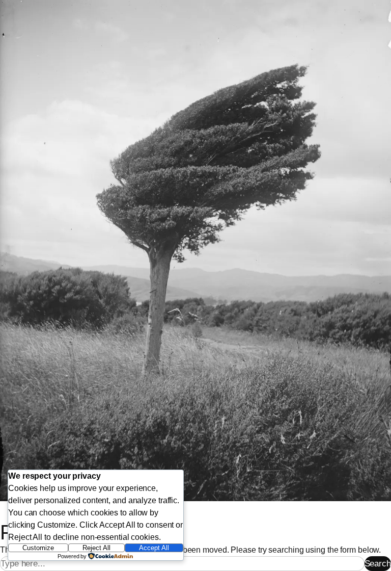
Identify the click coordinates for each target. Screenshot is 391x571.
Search (378, 563)
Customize (38, 548)
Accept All (154, 548)
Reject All (96, 548)
